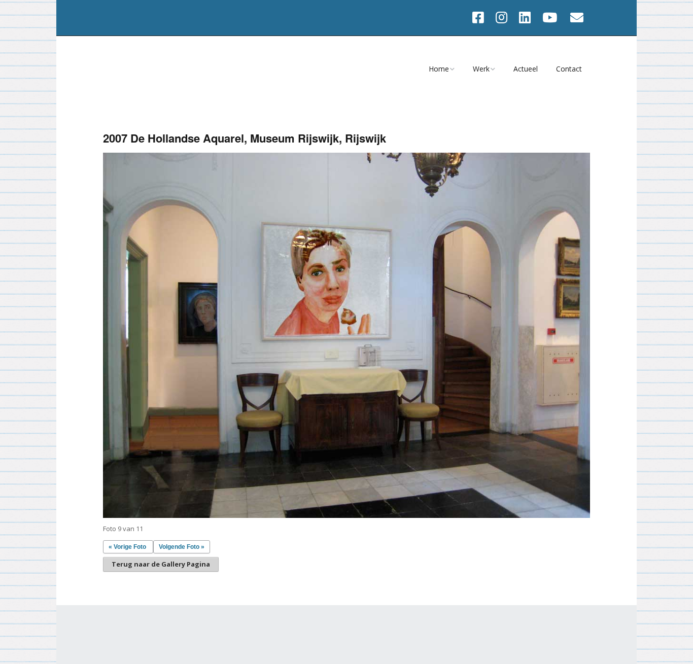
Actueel (525, 69)
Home (439, 69)
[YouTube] (549, 18)
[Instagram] (501, 18)
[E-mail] (577, 18)
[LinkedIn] (525, 18)
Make (155, 632)
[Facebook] (480, 18)
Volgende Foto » (181, 546)
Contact (569, 69)
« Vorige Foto (127, 546)
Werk (481, 69)
